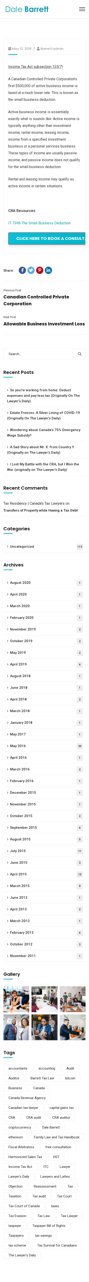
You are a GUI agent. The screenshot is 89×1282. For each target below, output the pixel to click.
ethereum (15, 1137)
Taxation (14, 1196)
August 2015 (45, 839)
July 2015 (45, 851)
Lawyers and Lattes (55, 1177)
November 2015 (45, 804)
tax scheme (17, 1245)
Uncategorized (46, 546)
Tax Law (43, 1216)
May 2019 (45, 653)
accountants (17, 1068)
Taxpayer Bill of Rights (48, 1226)
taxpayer (14, 1226)
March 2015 (45, 886)
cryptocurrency (19, 1127)
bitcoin (70, 1078)
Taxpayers (16, 1236)
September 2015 (45, 828)
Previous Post (12, 290)
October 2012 (45, 944)
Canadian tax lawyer (23, 1108)
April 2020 (45, 594)
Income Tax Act (20, 1167)
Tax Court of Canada (24, 1206)
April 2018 (45, 699)
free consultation (58, 1147)
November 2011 (45, 956)
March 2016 (45, 769)
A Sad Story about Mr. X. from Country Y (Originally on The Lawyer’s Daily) (40, 450)
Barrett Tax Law (42, 1078)
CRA (11, 1118)
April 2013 (45, 909)
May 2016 (45, 746)
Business (15, 1088)
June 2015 (45, 863)
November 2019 (45, 629)
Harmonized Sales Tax (25, 1157)
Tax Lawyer (69, 1216)
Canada (39, 1088)
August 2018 (45, 676)
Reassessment (45, 1186)
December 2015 (45, 793)
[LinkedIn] (48, 270)
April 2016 (45, 758)
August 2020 (45, 583)
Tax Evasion (17, 1216)
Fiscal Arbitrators (21, 1147)
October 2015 (45, 816)
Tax (70, 1186)
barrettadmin (52, 48)
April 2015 (45, 874)
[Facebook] (22, 270)
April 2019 (45, 664)
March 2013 (45, 921)
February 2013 (45, 933)
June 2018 (45, 688)
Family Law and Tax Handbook (56, 1137)
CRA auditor (61, 1118)
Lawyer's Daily (18, 1177)
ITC (46, 1167)
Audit (70, 1068)
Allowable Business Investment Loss (44, 324)
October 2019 (45, 641)
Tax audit (39, 1196)
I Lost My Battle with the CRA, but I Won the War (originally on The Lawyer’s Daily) (43, 467)
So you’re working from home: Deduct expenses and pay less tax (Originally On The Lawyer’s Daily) (43, 395)
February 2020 (45, 618)
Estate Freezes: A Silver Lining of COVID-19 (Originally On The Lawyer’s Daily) (43, 415)
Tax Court (64, 1196)
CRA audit (33, 1118)
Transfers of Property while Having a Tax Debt (40, 510)
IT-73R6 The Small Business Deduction (39, 223)
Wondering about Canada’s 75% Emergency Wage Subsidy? (43, 432)
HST (56, 1157)
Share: (8, 270)
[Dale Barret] (27, 9)
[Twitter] (31, 270)
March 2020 (45, 606)
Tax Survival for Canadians (57, 1245)
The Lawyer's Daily (22, 1255)
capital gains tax (62, 1108)
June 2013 (45, 898)
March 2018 (45, 711)
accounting (47, 1068)
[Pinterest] (39, 270)
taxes (55, 1206)
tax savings (43, 1236)
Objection (15, 1186)
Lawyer (65, 1167)
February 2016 (45, 781)
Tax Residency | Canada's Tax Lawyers (34, 503)
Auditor (13, 1078)
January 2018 (45, 723)
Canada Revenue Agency (27, 1098)
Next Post (9, 317)
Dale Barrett (51, 1127)
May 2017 (45, 734)
